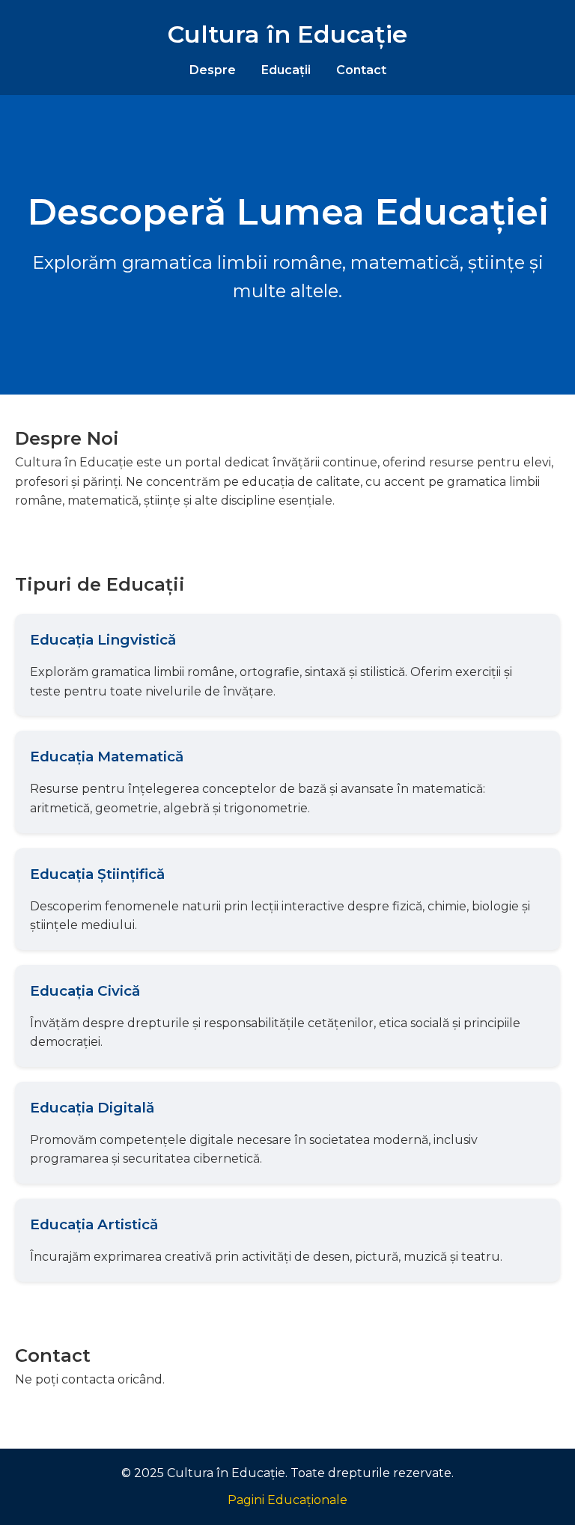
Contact (361, 70)
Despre (212, 70)
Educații (286, 70)
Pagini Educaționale (287, 1500)
